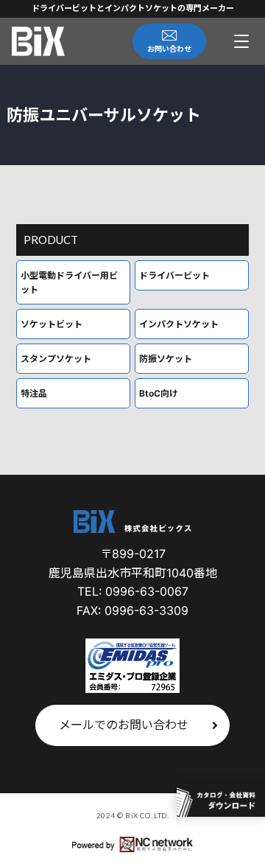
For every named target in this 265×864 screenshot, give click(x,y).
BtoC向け (158, 393)
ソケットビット (51, 324)
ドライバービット (174, 275)
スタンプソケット (56, 358)
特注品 (34, 393)
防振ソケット (165, 358)
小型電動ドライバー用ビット (69, 282)
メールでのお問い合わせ (123, 724)
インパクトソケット (179, 324)
